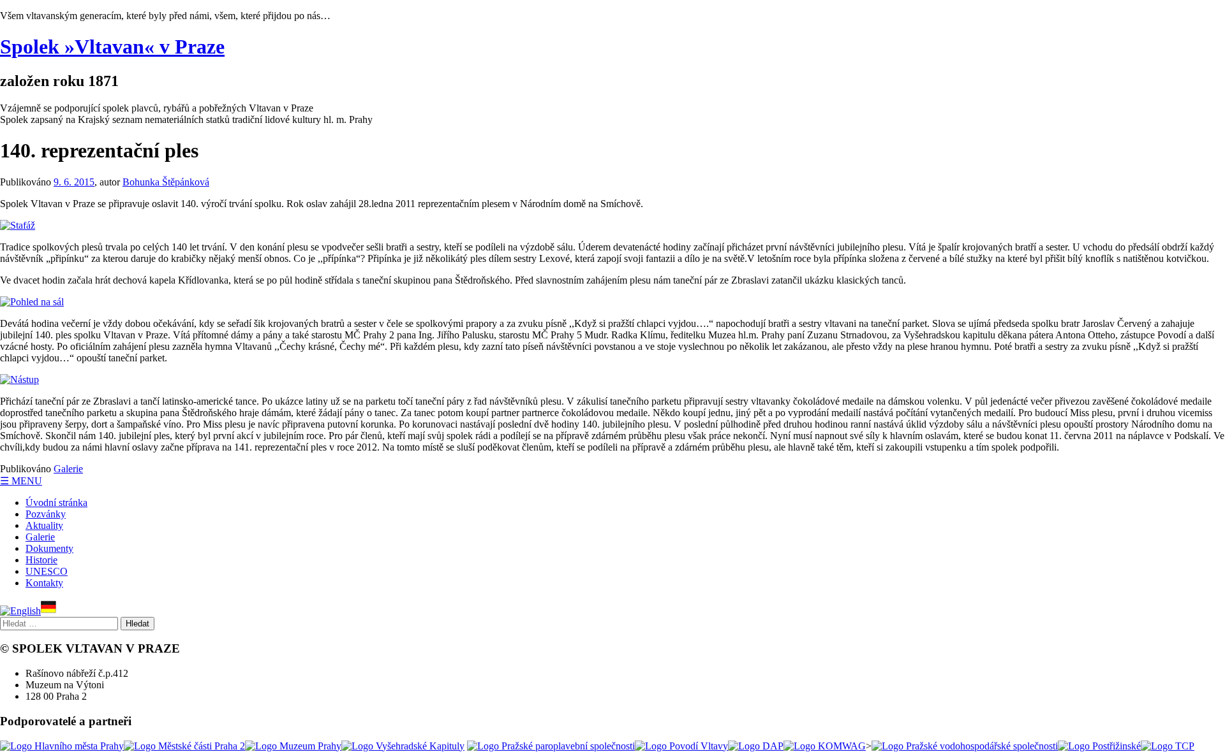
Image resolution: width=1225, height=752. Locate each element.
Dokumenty (49, 548)
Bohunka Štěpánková (165, 182)
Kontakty (44, 582)
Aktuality (44, 525)
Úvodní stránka (56, 502)
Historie (41, 559)
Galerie (68, 468)
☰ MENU (21, 480)
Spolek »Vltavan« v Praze (112, 46)
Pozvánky (46, 514)
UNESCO (47, 571)
